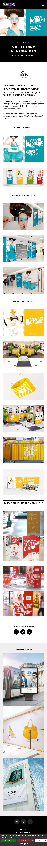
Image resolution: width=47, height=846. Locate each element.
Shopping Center (23, 42)
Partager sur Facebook (16, 632)
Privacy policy (23, 844)
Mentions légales (23, 832)
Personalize (41, 840)
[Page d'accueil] (9, 5)
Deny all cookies (26, 840)
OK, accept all (9, 840)
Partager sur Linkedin (29, 632)
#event (21, 55)
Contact (23, 829)
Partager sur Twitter (22, 632)
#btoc (14, 55)
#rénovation (30, 55)
